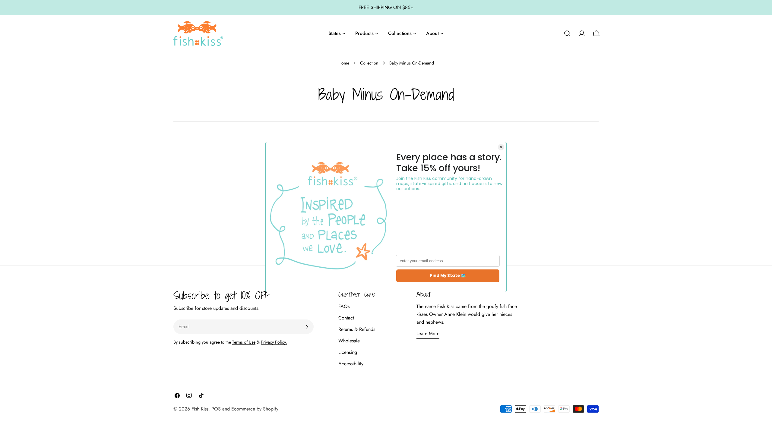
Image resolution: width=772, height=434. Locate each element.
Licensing (347, 352)
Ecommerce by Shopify (254, 408)
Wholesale (349, 340)
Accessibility (350, 363)
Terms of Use (243, 342)
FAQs (344, 306)
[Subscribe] (306, 326)
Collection (369, 63)
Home (343, 63)
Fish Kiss (199, 408)
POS (216, 408)
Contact (346, 317)
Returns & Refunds (356, 329)
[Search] (567, 33)
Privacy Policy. (274, 342)
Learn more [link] (427, 333)
